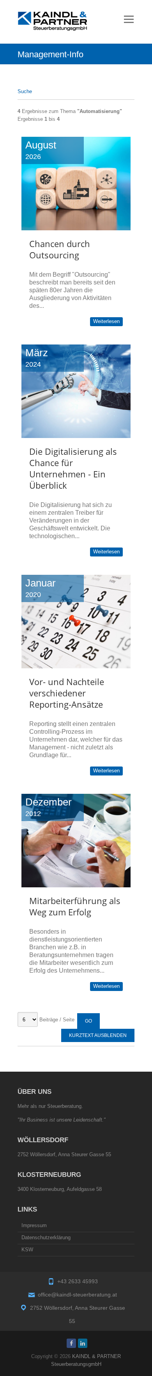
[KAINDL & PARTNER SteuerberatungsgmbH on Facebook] (71, 1343)
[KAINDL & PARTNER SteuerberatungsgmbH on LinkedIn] (82, 1343)
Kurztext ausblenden (98, 1035)
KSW (27, 1249)
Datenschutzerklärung (46, 1237)
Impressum (34, 1225)
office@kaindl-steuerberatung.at (77, 1294)
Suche (25, 91)
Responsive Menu (128, 19)
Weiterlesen (106, 321)
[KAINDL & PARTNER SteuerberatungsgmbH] (53, 21)
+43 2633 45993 (77, 1281)
